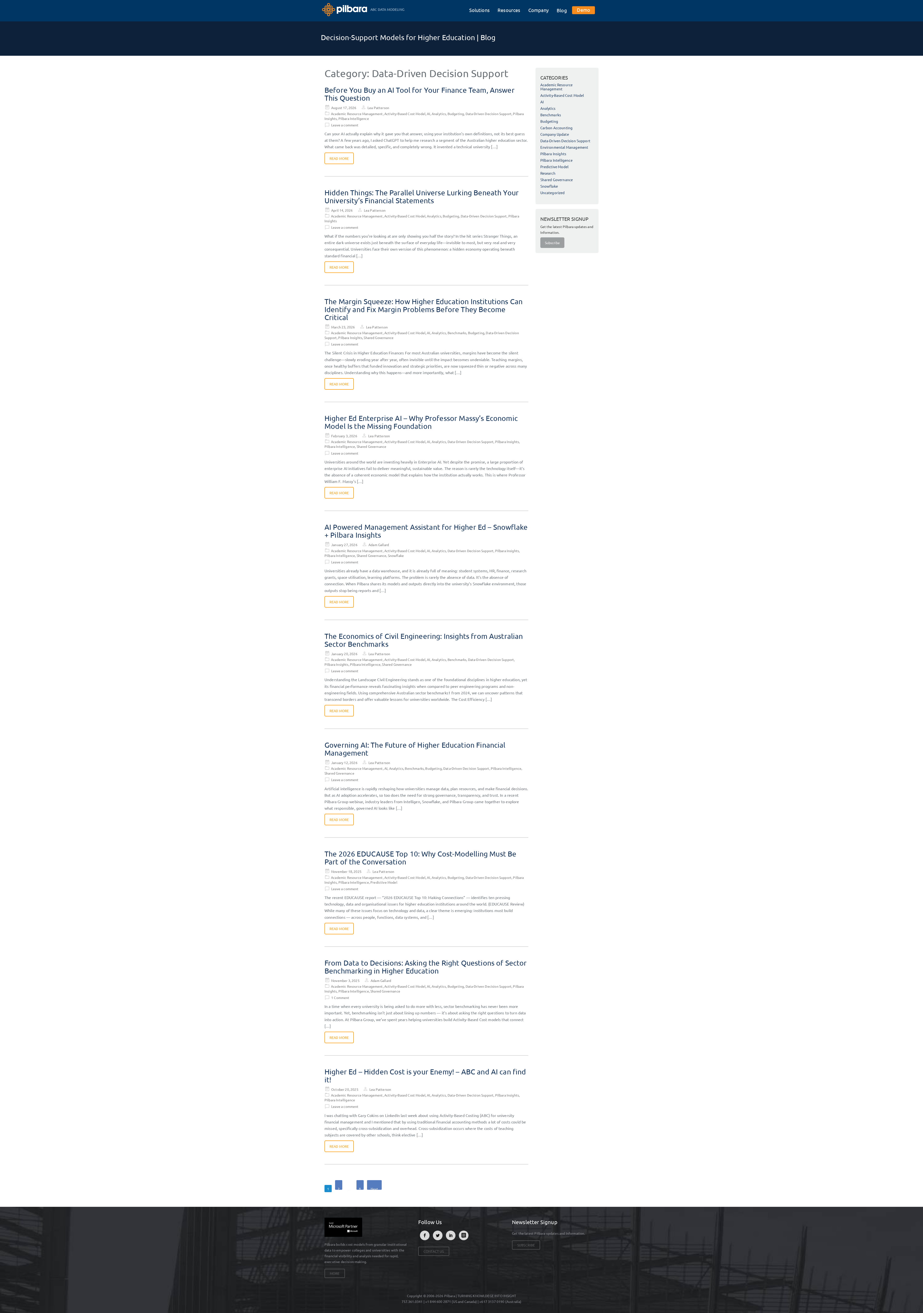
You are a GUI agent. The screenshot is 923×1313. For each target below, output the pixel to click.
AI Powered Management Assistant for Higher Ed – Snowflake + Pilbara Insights (426, 531)
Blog (562, 10)
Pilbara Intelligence (353, 118)
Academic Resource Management (357, 113)
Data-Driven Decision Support (488, 113)
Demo (583, 10)
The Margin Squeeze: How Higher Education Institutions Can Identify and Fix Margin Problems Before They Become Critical (423, 309)
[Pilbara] (345, 9)
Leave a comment (344, 125)
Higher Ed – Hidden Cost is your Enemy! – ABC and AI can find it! (425, 1075)
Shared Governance (378, 337)
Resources (509, 10)
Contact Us (434, 1251)
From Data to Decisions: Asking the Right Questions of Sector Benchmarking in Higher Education (425, 967)
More (335, 1273)
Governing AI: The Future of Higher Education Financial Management (414, 749)
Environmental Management (564, 147)
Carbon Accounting (556, 127)
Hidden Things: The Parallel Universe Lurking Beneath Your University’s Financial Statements (421, 196)
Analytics (439, 113)
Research (547, 173)
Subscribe (552, 242)
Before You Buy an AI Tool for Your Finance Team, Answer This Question (419, 94)
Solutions (479, 10)
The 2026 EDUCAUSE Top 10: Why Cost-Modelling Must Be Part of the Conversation (420, 858)
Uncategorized (552, 192)
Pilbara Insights (350, 337)
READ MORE (339, 158)
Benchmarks (457, 333)
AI (428, 113)
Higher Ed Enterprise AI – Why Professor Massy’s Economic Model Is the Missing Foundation (421, 422)
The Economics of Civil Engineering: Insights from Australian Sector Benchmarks (423, 640)
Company (538, 10)
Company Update (554, 134)
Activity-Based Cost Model (404, 113)
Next (374, 1188)
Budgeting (456, 113)
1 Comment (340, 997)
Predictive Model (383, 882)
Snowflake (396, 555)
